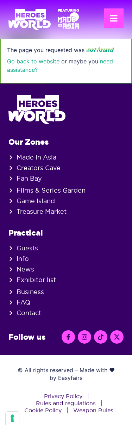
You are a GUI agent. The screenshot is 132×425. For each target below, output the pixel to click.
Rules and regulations (66, 403)
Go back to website (33, 61)
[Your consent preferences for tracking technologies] (12, 418)
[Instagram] (84, 337)
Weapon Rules (93, 410)
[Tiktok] (100, 337)
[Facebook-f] (68, 337)
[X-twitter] (117, 337)
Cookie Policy (43, 410)
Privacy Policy (63, 396)
